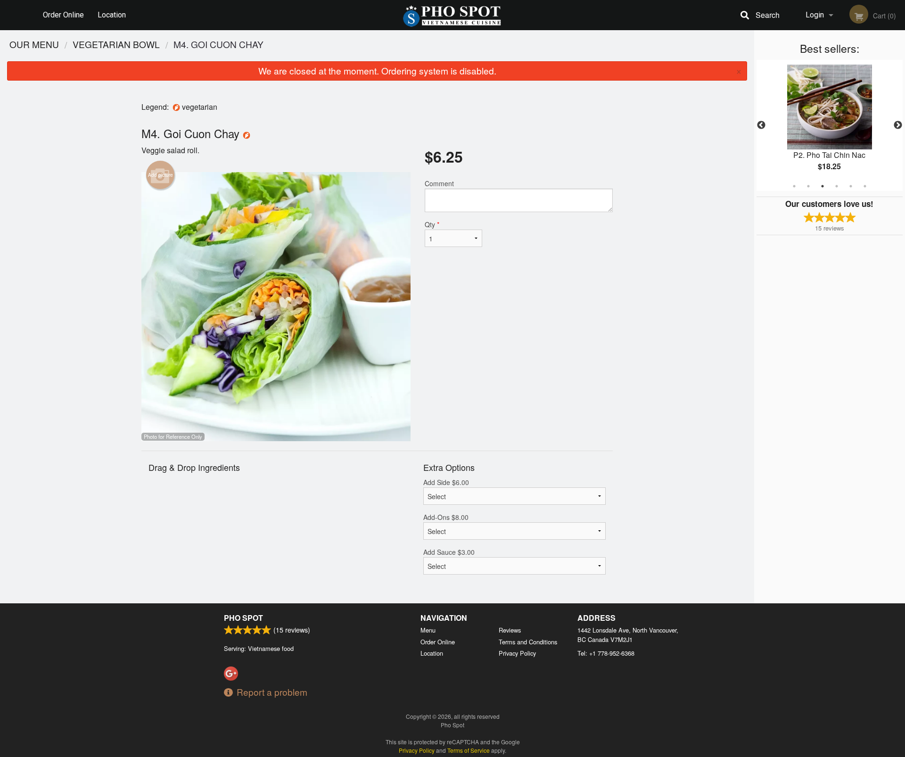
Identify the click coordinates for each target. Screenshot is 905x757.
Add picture (160, 175)
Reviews (510, 629)
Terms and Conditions (528, 641)
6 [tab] (865, 186)
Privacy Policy (517, 653)
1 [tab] (794, 186)
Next (898, 125)
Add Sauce (449, 552)
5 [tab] (851, 186)
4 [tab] (836, 186)
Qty (432, 224)
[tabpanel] (829, 125)
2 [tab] (808, 186)
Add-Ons (446, 517)
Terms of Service (468, 750)
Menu (428, 629)
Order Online (63, 14)
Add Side (446, 482)
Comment (439, 183)
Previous (761, 125)
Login (815, 14)
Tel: (605, 653)
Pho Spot (243, 617)
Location (112, 14)
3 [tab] (822, 186)
